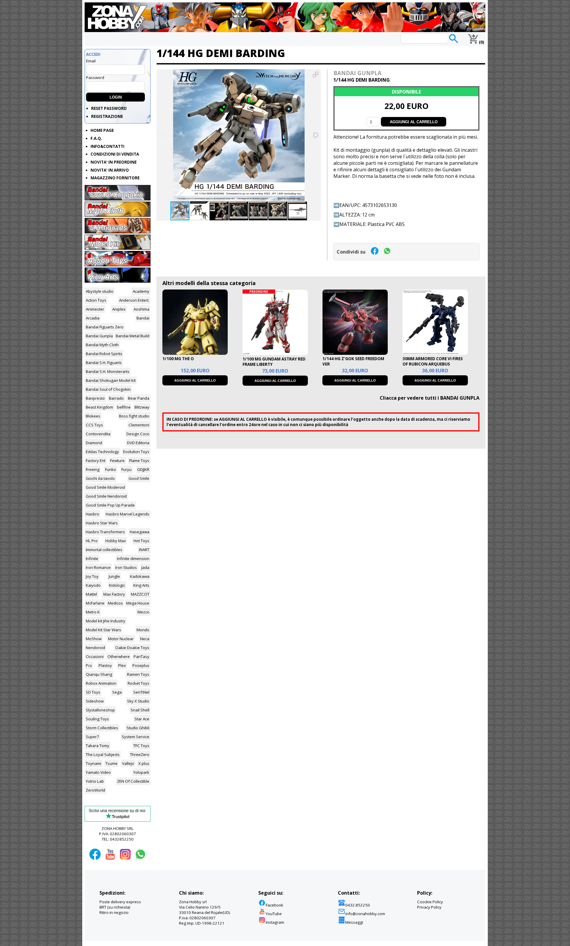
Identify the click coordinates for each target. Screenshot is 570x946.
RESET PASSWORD (109, 108)
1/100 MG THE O (178, 358)
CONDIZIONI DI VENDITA (115, 154)
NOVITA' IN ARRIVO (110, 170)
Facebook (274, 905)
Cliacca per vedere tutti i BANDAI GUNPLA (429, 398)
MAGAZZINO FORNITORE (115, 178)
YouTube (274, 913)
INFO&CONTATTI (107, 146)
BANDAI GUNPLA (357, 73)
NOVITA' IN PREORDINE (114, 162)
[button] (315, 74)
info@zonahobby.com (365, 913)
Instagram (275, 922)
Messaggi (354, 922)
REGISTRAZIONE (107, 116)
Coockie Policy (430, 901)
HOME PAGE (102, 130)
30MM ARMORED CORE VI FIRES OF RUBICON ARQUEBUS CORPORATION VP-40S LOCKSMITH (433, 366)
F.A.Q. (96, 138)
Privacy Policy (429, 907)
